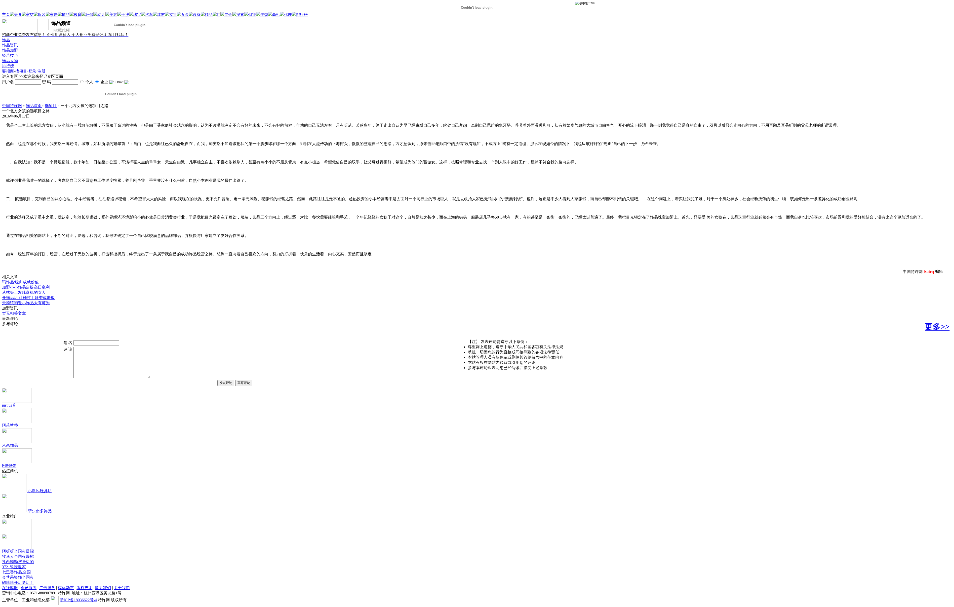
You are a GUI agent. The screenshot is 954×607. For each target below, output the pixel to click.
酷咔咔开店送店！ (18, 582)
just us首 (9, 405)
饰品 (66, 14)
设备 (197, 14)
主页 (6, 14)
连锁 (264, 14)
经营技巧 (10, 55)
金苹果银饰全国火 (18, 577)
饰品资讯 (10, 45)
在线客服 (10, 588)
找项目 (21, 71)
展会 (228, 14)
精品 (209, 14)
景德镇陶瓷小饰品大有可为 (26, 303)
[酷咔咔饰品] (17, 547)
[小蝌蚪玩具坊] (14, 491)
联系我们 (103, 588)
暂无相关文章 (14, 313)
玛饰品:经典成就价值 (20, 282)
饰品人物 (10, 61)
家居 (54, 14)
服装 (42, 14)
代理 (288, 14)
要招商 (8, 71)
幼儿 (101, 14)
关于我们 (122, 588)
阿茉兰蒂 (10, 425)
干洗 (125, 14)
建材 (161, 14)
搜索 (240, 14)
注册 (41, 71)
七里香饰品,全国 (16, 572)
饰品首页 (34, 106)
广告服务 (47, 588)
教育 (77, 14)
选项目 (51, 106)
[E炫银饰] (17, 462)
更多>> (937, 326)
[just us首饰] (17, 401)
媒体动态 (66, 588)
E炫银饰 (9, 465)
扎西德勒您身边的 (18, 562)
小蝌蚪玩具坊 (39, 491)
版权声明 (84, 588)
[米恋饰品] (17, 442)
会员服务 (29, 588)
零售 (173, 14)
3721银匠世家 (14, 567)
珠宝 (137, 14)
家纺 (30, 14)
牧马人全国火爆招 (18, 556)
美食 (18, 14)
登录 (32, 71)
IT (218, 14)
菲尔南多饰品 (39, 511)
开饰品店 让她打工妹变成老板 (28, 298)
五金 (185, 14)
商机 (276, 14)
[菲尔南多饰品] (14, 511)
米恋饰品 (10, 445)
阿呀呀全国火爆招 (18, 551)
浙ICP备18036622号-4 (78, 600)
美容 (113, 14)
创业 (252, 14)
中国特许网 (12, 106)
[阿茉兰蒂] (17, 421)
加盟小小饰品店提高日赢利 (26, 287)
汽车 (149, 14)
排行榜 (302, 14)
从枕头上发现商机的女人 (24, 292)
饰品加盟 (10, 50)
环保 (89, 14)
